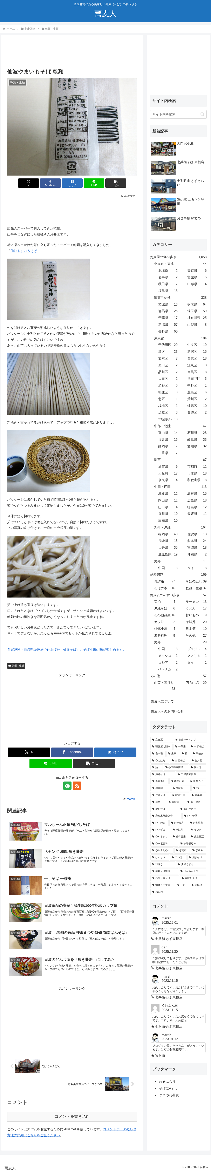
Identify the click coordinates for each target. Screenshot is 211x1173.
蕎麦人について (162, 701)
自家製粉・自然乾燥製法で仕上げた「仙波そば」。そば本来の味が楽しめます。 (66, 649)
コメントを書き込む (72, 1116)
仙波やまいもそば (24, 251)
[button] (115, 183)
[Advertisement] (72, 53)
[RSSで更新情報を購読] (77, 786)
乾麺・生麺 (18, 665)
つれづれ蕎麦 (169, 1095)
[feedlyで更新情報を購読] (67, 786)
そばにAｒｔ (168, 1088)
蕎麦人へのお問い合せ (167, 711)
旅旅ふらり (167, 1081)
